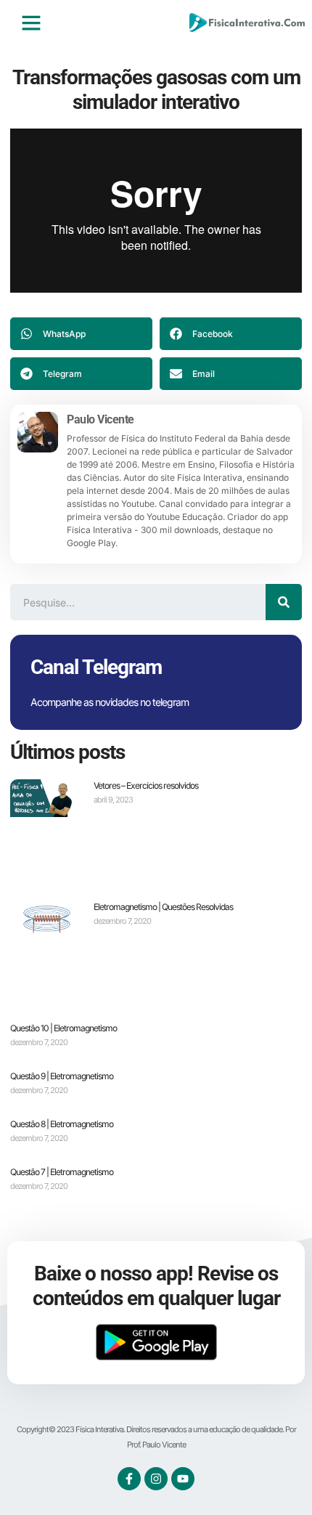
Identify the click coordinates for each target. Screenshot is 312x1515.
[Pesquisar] (284, 602)
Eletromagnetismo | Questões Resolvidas (163, 906)
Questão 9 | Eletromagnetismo (61, 1076)
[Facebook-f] (129, 1478)
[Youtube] (182, 1478)
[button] (31, 22)
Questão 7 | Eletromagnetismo (61, 1171)
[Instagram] (156, 1478)
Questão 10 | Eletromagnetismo (63, 1028)
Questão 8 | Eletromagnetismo (61, 1123)
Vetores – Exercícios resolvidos (146, 785)
